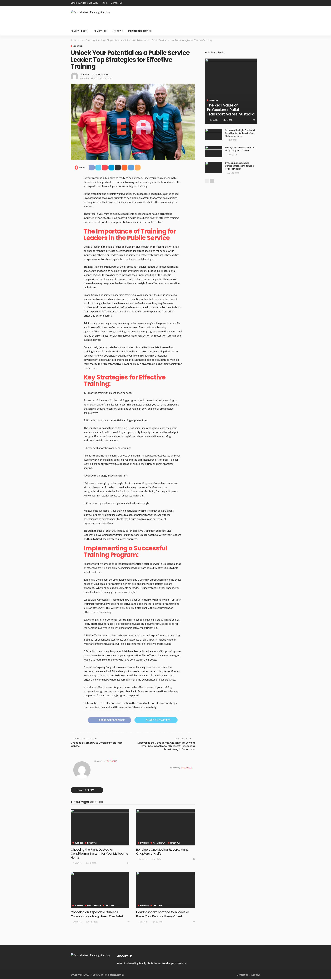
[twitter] (249, 3)
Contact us (116, 2)
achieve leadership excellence (130, 213)
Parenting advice (140, 31)
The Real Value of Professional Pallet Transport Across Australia (230, 110)
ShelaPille (84, 74)
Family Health (79, 31)
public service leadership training (115, 294)
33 (254, 120)
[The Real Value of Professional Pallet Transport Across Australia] (231, 88)
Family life (100, 31)
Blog (104, 2)
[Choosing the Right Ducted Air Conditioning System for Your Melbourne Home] (100, 827)
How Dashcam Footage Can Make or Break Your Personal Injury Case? (162, 914)
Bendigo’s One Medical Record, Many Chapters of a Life (162, 851)
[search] (255, 31)
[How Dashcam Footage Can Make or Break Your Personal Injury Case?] (165, 890)
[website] (95, 768)
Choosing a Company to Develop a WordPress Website (96, 744)
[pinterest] (253, 3)
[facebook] (244, 3)
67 (194, 921)
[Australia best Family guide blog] (90, 954)
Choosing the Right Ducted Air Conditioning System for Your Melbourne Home (99, 853)
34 (128, 863)
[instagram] (258, 3)
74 (128, 921)
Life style (117, 31)
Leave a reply (85, 790)
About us (255, 974)
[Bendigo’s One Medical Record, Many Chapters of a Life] (165, 827)
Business (79, 843)
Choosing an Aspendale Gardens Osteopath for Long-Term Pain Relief (97, 914)
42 (194, 859)
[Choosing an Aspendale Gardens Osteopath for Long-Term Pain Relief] (100, 890)
